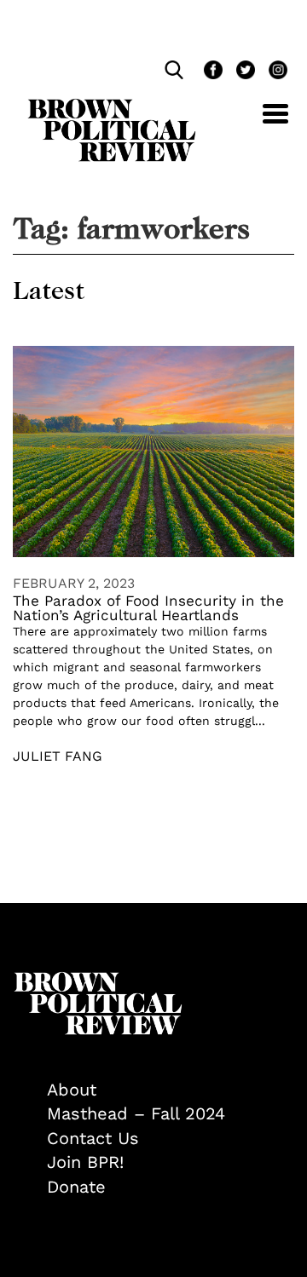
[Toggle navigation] (262, 123)
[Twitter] (244, 72)
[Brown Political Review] (112, 106)
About (71, 1089)
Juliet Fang (57, 756)
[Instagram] (273, 72)
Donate (76, 1186)
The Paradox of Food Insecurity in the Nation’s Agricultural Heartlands (148, 608)
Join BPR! (85, 1162)
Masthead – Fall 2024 (136, 1113)
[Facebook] (211, 72)
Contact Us (93, 1138)
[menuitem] (170, 1090)
